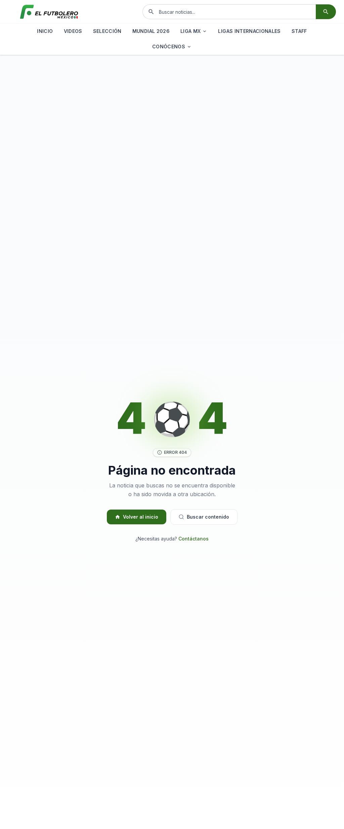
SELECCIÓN (107, 31)
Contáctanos (193, 538)
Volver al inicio (140, 517)
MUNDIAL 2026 (151, 31)
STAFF (299, 31)
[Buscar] (326, 11)
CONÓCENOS (168, 46)
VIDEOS (73, 31)
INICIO (45, 31)
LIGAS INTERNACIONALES (249, 31)
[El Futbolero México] (49, 11)
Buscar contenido (208, 517)
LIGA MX (190, 31)
